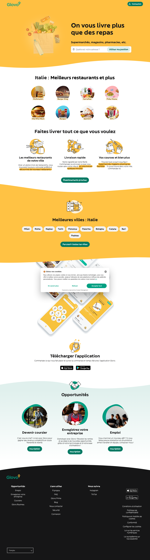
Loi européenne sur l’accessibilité (132, 537)
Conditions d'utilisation (132, 506)
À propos (56, 490)
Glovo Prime (56, 498)
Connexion (56, 514)
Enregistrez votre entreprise (18, 495)
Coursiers (18, 500)
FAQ (56, 494)
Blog (56, 502)
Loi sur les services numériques (132, 531)
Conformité (132, 522)
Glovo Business (18, 504)
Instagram (94, 490)
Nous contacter (56, 506)
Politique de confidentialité (132, 511)
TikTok (94, 494)
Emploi (18, 490)
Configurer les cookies (132, 526)
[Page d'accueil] (13, 4)
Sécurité (56, 510)
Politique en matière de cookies (132, 517)
